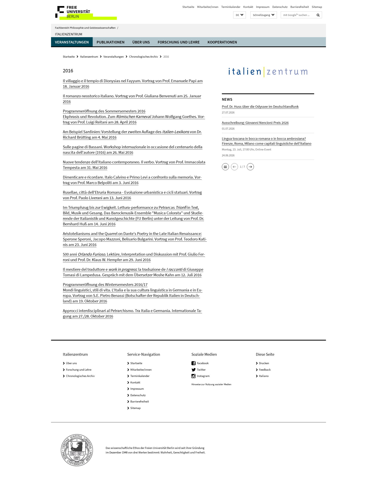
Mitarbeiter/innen (207, 7)
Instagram (203, 376)
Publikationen (110, 42)
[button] (239, 15)
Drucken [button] (264, 363)
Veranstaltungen (72, 42)
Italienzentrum (68, 34)
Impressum (262, 7)
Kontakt (248, 7)
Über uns (141, 42)
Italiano (264, 376)
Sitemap (317, 7)
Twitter (201, 369)
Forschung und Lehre (179, 42)
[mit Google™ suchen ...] (318, 15)
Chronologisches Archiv (143, 56)
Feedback (265, 369)
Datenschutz (279, 7)
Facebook (203, 363)
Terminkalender (230, 7)
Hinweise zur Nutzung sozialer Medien (211, 384)
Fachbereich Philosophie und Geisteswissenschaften (86, 27)
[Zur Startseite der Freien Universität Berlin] (84, 12)
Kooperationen (222, 42)
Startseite (188, 7)
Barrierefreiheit (299, 7)
